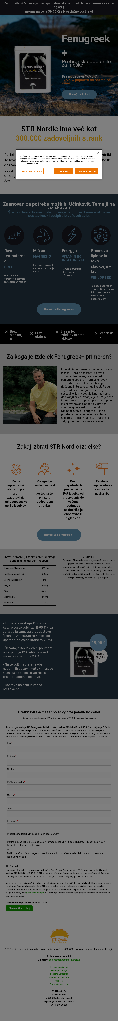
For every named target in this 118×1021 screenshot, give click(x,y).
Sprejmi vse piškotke (86, 171)
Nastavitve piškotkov (32, 171)
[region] (59, 164)
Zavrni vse (63, 171)
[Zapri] (98, 153)
